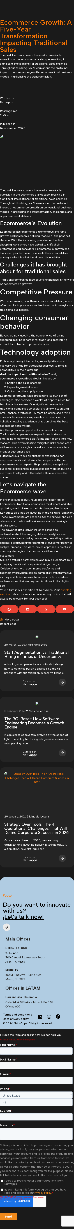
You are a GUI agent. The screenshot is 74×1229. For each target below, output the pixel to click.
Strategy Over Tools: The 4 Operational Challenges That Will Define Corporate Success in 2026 (36, 828)
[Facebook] (58, 1016)
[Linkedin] (40, 1016)
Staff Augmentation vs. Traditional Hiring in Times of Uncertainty (36, 654)
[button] (9, 609)
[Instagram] (49, 1016)
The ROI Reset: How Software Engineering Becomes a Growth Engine (34, 723)
